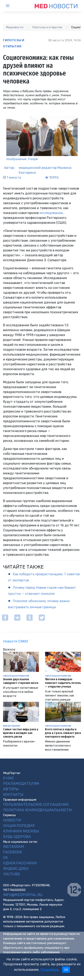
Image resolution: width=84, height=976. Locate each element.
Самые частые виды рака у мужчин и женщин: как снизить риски (20, 733)
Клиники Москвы (21, 831)
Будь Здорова (17, 836)
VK (5, 857)
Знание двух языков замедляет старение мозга (20, 681)
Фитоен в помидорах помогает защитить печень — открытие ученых (63, 683)
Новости (12, 820)
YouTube (11, 874)
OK (66, 969)
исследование (51, 213)
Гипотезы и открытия (13, 43)
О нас (8, 778)
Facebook (12, 852)
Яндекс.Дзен (15, 868)
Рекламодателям (21, 783)
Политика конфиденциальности (37, 810)
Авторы (11, 789)
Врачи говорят (11, 726)
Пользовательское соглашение (36, 804)
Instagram (13, 846)
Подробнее (49, 969)
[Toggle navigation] (11, 6)
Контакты (13, 794)
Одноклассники (20, 863)
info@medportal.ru (22, 895)
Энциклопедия (18, 825)
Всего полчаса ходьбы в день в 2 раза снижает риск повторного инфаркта (63, 733)
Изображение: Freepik (22, 159)
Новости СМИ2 (15, 641)
